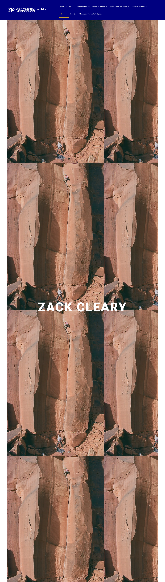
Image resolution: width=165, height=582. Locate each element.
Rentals (73, 14)
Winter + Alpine (98, 6)
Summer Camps (138, 6)
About (62, 14)
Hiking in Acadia (83, 6)
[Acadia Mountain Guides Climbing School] (27, 10)
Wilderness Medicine (118, 6)
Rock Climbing (65, 6)
